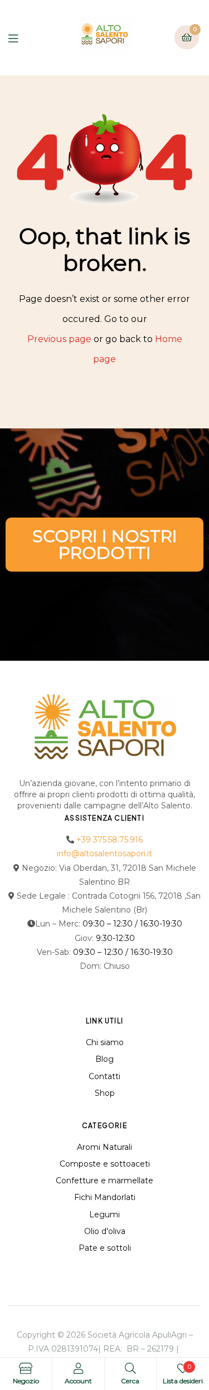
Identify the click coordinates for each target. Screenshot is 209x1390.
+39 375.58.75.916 (109, 840)
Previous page (59, 339)
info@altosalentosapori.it (104, 853)
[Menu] (21, 37)
